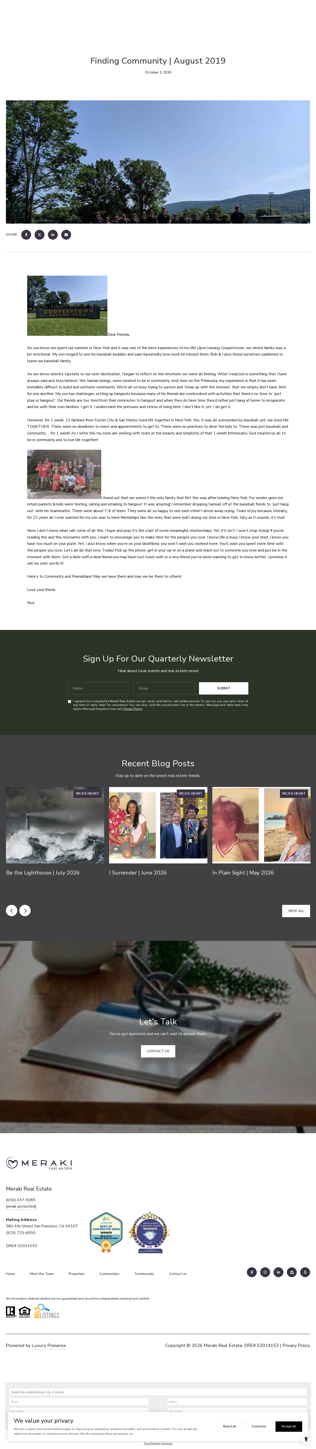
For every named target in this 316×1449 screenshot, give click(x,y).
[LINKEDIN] (278, 1272)
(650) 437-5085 (21, 1200)
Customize (259, 1426)
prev (11, 910)
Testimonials (144, 1273)
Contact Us (178, 1273)
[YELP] (305, 1272)
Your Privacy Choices (158, 1443)
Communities (109, 1273)
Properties (77, 1273)
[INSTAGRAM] (265, 1272)
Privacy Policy (132, 709)
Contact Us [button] (158, 1051)
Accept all (289, 1426)
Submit (224, 688)
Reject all (229, 1426)
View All (296, 911)
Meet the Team (42, 1273)
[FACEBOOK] (252, 1272)
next (25, 910)
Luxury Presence (49, 1345)
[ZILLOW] (292, 1272)
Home (10, 1273)
